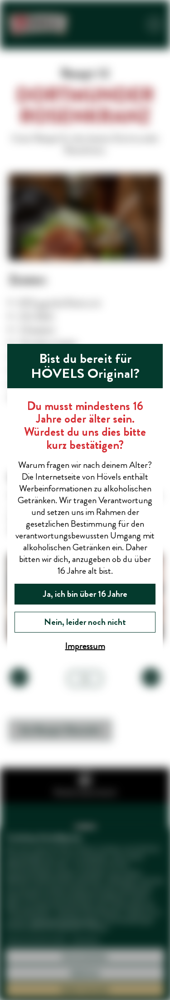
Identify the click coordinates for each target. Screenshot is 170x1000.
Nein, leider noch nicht (85, 622)
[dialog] (85, 500)
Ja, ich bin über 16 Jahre (85, 593)
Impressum (85, 645)
